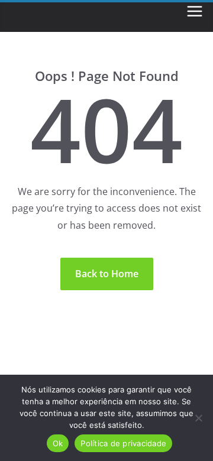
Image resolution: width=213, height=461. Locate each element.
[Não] (198, 418)
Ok (58, 443)
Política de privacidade (123, 443)
